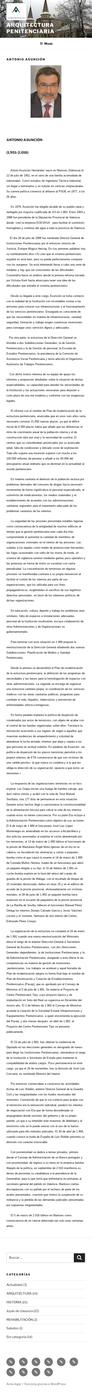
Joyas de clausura (19, 1311)
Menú (48, 43)
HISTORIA (13, 1302)
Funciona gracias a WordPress (45, 1384)
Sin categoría (16, 1337)
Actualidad (14, 1285)
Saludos (12, 1328)
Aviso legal (13, 1384)
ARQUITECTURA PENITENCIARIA (30, 28)
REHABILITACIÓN (19, 1320)
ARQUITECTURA (19, 1293)
